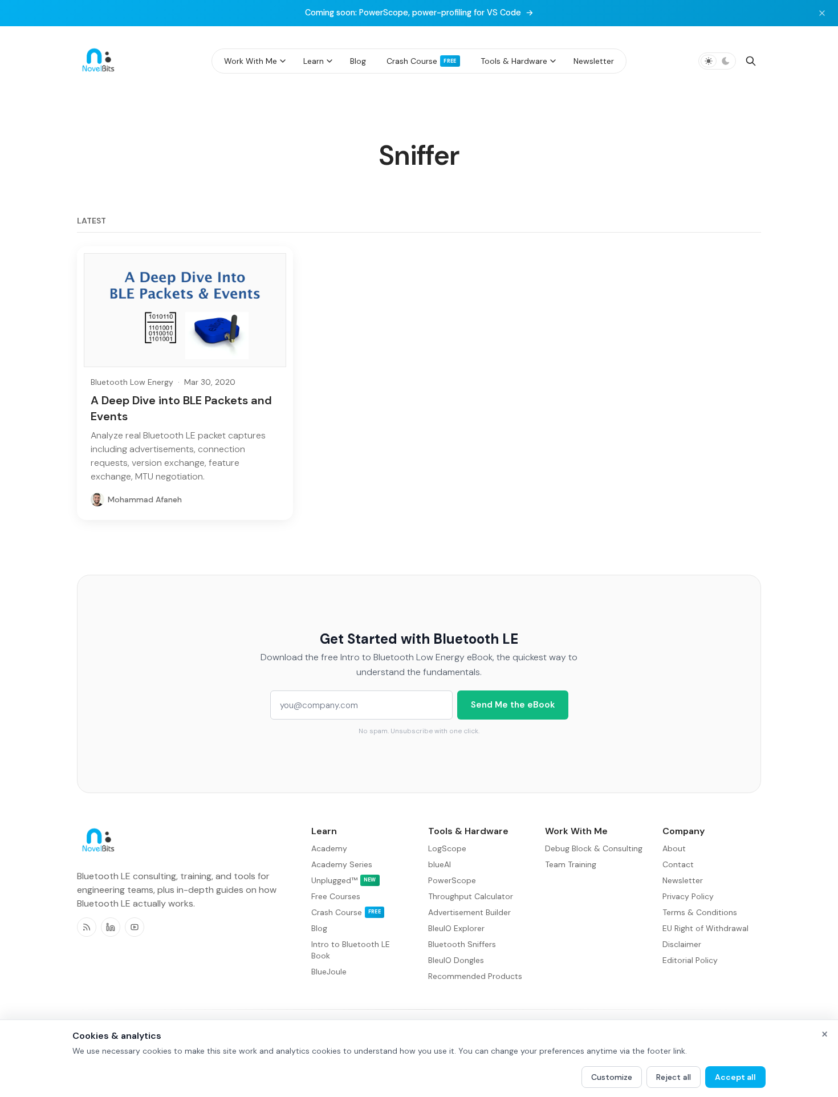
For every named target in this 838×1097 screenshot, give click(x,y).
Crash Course (346, 912)
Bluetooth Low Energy (132, 382)
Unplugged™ (343, 880)
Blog (319, 928)
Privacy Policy (688, 896)
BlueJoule (329, 971)
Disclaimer (681, 944)
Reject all (673, 1077)
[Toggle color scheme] (717, 61)
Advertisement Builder (469, 912)
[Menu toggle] (282, 61)
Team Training (570, 864)
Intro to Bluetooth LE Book (350, 950)
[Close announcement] (822, 13)
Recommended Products (475, 976)
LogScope (447, 848)
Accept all (735, 1077)
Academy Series (341, 864)
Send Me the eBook (513, 704)
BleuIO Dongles (456, 960)
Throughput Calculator (470, 896)
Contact (678, 864)
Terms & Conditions (699, 912)
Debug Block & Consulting (593, 848)
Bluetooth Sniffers (462, 944)
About (674, 848)
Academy (329, 848)
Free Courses (335, 896)
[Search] (751, 61)
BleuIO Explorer (456, 928)
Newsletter (682, 880)
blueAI (439, 864)
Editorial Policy (690, 960)
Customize (611, 1077)
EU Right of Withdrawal (705, 928)
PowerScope (452, 880)
